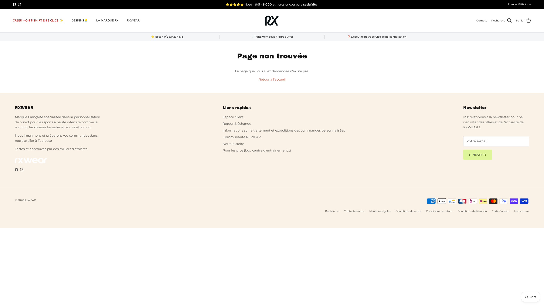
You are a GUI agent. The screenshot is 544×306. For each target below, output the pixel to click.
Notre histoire (233, 144)
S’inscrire (478, 154)
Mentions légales (380, 211)
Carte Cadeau (500, 211)
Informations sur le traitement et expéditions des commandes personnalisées (284, 130)
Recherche (332, 211)
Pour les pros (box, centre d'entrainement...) (257, 150)
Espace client (233, 117)
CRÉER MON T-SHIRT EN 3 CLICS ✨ (38, 20)
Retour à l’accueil (272, 79)
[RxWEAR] (272, 20)
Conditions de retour (439, 211)
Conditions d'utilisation (472, 211)
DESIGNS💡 (79, 20)
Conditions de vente (408, 211)
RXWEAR (133, 20)
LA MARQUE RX (107, 20)
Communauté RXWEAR (242, 137)
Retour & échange (237, 124)
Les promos (521, 211)
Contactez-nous (354, 211)
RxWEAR (30, 200)
